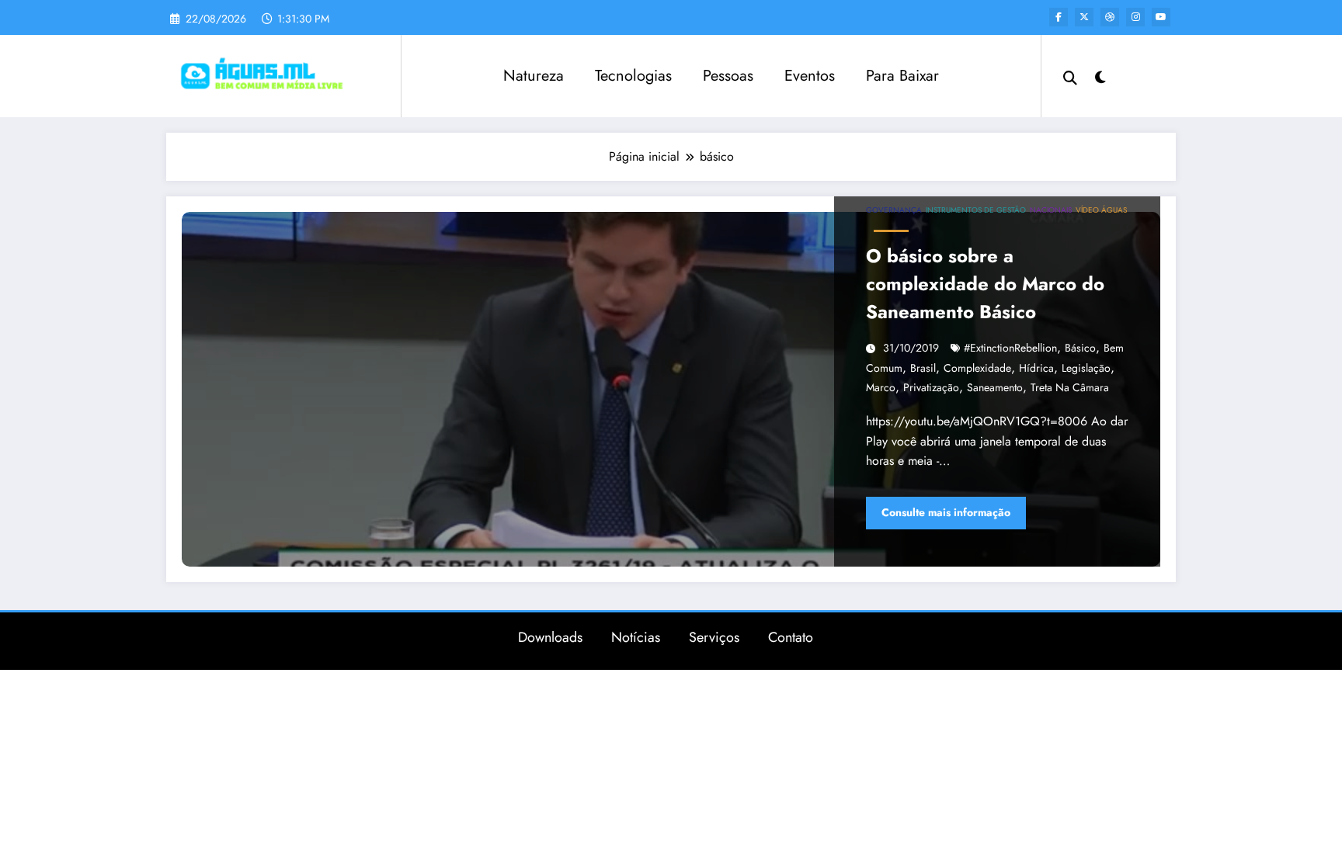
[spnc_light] (1100, 75)
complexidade (977, 368)
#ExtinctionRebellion (1010, 347)
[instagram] (1135, 17)
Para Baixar (902, 75)
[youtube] (1161, 17)
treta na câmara (1070, 387)
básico (1080, 347)
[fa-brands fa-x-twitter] (1084, 17)
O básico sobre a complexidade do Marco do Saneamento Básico (985, 283)
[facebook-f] (1058, 17)
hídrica (1036, 368)
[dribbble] (1109, 17)
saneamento (995, 387)
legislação (1086, 368)
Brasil (923, 368)
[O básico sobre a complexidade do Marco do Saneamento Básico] (671, 389)
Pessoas (728, 75)
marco (880, 387)
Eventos (809, 75)
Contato (790, 637)
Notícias (635, 637)
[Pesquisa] (1070, 76)
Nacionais (1051, 210)
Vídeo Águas (1101, 210)
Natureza (533, 75)
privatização (931, 387)
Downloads (550, 637)
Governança (894, 210)
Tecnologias (633, 75)
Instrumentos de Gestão (976, 210)
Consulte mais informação (945, 512)
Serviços (714, 637)
